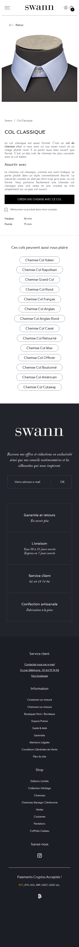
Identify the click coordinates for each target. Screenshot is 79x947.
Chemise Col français (39, 299)
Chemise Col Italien (39, 260)
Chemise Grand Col (39, 279)
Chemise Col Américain (39, 377)
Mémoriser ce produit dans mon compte (33, 209)
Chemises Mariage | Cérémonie (40, 802)
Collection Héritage (39, 788)
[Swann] (39, 7)
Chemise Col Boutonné (39, 367)
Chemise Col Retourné (39, 338)
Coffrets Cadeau (39, 831)
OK (62, 482)
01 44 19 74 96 (39, 582)
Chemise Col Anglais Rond (39, 318)
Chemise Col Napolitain (39, 269)
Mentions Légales (40, 742)
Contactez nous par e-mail (39, 664)
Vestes (39, 809)
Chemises (39, 795)
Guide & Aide (39, 728)
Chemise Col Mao (39, 348)
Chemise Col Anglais (40, 308)
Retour (19, 25)
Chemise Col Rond (39, 289)
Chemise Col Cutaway (39, 387)
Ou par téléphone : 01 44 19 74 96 (39, 670)
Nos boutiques (39, 676)
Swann (8, 120)
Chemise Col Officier (39, 357)
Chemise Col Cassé (39, 328)
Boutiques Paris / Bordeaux (39, 714)
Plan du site (39, 756)
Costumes (39, 816)
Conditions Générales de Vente (39, 749)
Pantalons (39, 823)
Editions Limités (39, 781)
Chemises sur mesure (39, 707)
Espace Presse (39, 721)
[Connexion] (66, 8)
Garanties (39, 735)
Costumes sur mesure (39, 699)
